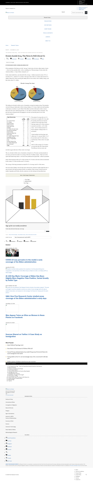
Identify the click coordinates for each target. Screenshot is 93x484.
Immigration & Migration (11, 405)
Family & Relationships (11, 418)
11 (28, 181)
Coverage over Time (12, 372)
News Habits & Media (11, 429)
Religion (7, 410)
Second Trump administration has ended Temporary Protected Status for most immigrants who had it (27, 352)
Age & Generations (10, 413)
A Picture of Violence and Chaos (15, 368)
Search (63, 12)
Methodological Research (11, 432)
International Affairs (10, 402)
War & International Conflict (31, 234)
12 (29, 181)
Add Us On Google (10, 62)
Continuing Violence (13, 370)
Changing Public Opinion (14, 373)
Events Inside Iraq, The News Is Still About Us (18, 377)
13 (30, 181)
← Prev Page (27, 179)
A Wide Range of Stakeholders (15, 378)
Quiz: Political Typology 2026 (15, 345)
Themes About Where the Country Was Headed (19, 371)
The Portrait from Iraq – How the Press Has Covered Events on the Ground (24, 52)
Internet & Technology (11, 426)
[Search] (86, 12)
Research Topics (47, 17)
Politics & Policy (9, 399)
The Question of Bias (13, 376)
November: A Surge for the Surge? (16, 374)
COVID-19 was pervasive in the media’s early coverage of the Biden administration (24, 261)
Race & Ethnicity (9, 408)
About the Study (12, 367)
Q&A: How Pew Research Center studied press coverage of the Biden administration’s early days (26, 297)
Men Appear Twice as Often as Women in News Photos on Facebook (25, 316)
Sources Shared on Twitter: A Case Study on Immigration (24, 335)
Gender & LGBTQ (9, 416)
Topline (10, 380)
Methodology (11, 379)
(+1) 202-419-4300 (9, 395)
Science (7, 424)
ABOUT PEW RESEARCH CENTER (12, 464)
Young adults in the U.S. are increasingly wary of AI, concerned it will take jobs (27, 357)
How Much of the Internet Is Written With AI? (20, 348)
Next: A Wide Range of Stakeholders (27, 175)
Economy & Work (9, 421)
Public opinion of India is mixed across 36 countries (21, 361)
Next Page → (27, 183)
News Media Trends (21, 234)
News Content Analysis (13, 234)
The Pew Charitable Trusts (75, 465)
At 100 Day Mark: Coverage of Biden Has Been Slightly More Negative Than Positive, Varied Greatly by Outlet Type (27, 278)
